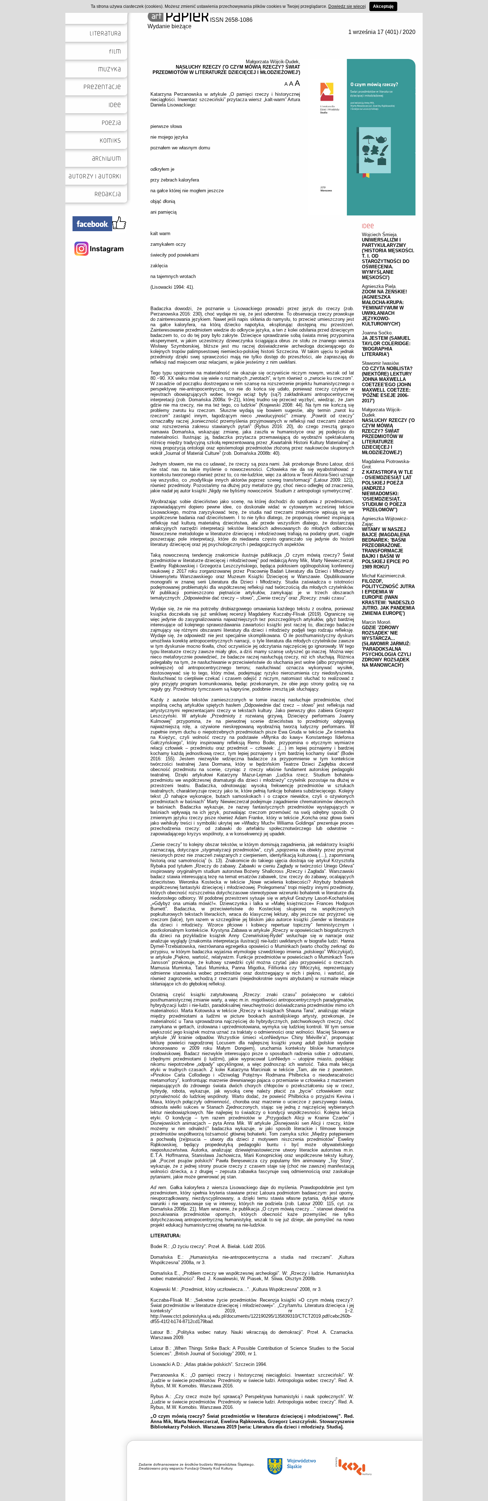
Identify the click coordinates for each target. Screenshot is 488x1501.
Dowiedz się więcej (347, 6)
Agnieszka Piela (378, 286)
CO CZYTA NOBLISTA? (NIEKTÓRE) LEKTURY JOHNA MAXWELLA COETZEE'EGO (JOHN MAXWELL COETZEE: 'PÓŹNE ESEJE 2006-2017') (387, 384)
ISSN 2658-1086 (231, 20)
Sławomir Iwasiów (380, 363)
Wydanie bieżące (169, 26)
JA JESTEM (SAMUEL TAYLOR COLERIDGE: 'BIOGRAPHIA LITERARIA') (386, 346)
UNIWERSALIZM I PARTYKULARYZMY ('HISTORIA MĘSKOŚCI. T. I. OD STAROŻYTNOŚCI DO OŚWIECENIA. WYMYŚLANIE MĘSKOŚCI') (388, 258)
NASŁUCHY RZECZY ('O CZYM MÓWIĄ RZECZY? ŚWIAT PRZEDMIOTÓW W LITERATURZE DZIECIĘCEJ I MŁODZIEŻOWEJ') (388, 436)
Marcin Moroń (376, 622)
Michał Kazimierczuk (383, 575)
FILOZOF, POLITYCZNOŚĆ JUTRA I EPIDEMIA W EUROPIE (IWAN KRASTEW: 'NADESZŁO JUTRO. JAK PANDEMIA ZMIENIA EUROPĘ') (388, 597)
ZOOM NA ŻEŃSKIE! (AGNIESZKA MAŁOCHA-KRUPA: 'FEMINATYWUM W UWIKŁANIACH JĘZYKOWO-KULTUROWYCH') (384, 308)
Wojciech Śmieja (379, 234)
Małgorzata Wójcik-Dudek (272, 61)
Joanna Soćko (377, 333)
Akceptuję (383, 6)
